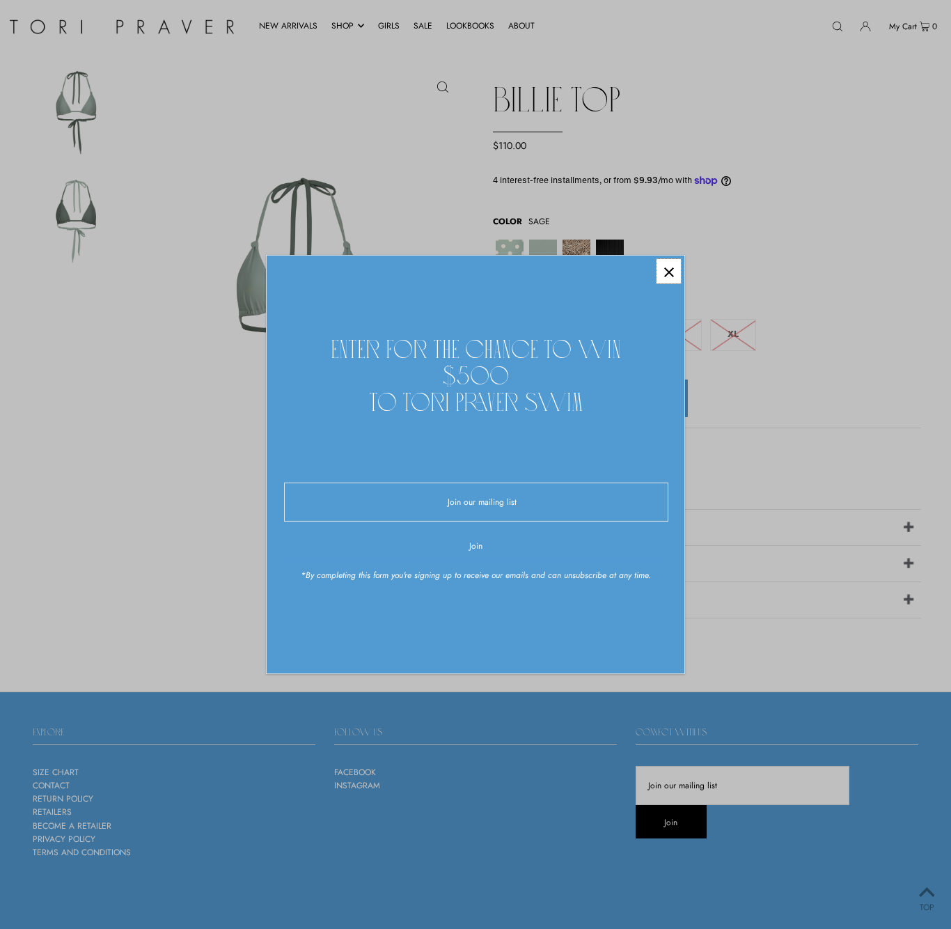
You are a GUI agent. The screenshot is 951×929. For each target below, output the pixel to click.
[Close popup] (669, 271)
